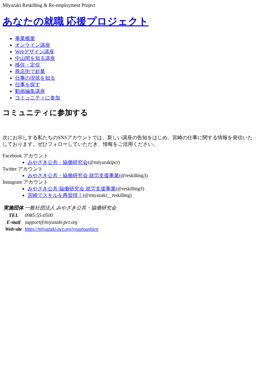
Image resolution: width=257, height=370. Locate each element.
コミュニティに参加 (37, 97)
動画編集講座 (30, 91)
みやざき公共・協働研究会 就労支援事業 (73, 175)
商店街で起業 (30, 71)
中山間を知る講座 (35, 58)
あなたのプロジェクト (76, 21)
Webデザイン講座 (34, 51)
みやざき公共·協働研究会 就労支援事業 (72, 188)
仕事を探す (27, 84)
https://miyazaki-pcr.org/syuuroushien (61, 229)
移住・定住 (27, 64)
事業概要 (25, 38)
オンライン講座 (32, 45)
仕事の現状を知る (35, 78)
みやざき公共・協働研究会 (58, 162)
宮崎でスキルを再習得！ (55, 195)
